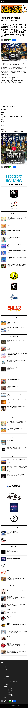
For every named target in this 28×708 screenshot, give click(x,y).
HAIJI (7, 650)
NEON (7, 557)
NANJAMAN (8, 609)
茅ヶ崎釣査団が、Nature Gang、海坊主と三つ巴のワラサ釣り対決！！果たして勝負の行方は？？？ (17, 448)
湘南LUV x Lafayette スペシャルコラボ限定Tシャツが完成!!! (17, 537)
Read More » (18, 591)
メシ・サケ (14, 546)
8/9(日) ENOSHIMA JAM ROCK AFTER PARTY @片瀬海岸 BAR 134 (17, 250)
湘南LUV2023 (10, 694)
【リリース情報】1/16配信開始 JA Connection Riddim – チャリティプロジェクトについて (17, 361)
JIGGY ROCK (8, 623)
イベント (14, 213)
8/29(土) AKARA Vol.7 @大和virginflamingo (13, 237)
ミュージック (14, 336)
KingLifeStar (20, 63)
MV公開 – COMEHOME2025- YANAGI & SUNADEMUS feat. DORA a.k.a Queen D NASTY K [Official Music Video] (16, 393)
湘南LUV (5, 686)
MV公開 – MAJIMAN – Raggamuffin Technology (14, 379)
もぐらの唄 (8, 563)
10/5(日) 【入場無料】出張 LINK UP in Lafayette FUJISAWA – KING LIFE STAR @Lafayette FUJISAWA (16, 328)
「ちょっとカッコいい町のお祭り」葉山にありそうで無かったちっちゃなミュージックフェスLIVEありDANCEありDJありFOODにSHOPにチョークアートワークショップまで (17, 468)
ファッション (14, 527)
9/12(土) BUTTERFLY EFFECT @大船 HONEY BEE (14, 230)
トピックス (14, 317)
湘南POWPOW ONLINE (10, 18)
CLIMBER (8, 630)
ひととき (8, 550)
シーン (5, 674)
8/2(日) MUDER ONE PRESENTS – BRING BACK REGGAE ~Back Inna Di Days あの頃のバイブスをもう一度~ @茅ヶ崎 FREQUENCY (16, 265)
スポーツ (14, 437)
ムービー (14, 376)
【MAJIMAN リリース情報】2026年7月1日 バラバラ (15, 340)
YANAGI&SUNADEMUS (10, 596)
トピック (6, 666)
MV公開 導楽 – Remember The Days (12, 386)
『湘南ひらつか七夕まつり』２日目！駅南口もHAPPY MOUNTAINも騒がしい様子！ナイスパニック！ (16, 475)
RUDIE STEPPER (9, 616)
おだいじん (8, 577)
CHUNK (8, 570)
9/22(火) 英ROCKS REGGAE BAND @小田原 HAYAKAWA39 (16, 223)
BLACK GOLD (8, 636)
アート (14, 456)
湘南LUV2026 (10, 689)
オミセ (5, 669)
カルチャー (14, 418)
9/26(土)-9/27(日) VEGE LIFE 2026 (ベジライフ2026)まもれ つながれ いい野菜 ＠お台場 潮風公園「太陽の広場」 (16, 218)
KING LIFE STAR (9, 603)
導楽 (7, 589)
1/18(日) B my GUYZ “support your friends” (13, 440)
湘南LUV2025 (10, 690)
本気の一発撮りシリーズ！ (14, 681)
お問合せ (6, 697)
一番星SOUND (9, 643)
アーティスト (14, 586)
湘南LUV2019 (10, 696)
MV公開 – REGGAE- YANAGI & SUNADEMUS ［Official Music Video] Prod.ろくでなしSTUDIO (16, 407)
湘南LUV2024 (11, 692)
